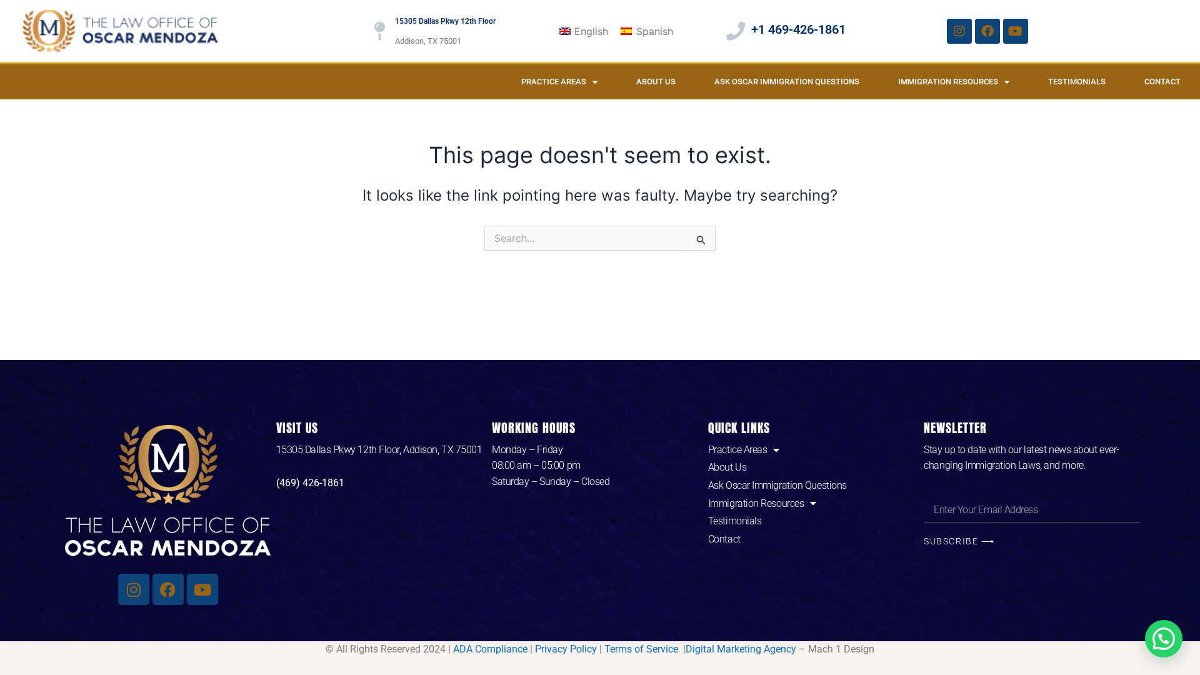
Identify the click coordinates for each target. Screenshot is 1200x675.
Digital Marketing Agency (741, 649)
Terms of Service (642, 649)
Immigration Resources (948, 81)
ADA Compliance (490, 649)
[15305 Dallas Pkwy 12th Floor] (379, 31)
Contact (1162, 81)
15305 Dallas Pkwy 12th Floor (445, 21)
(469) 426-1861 (310, 483)
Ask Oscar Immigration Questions (786, 81)
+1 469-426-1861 (798, 29)
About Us (656, 81)
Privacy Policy (566, 649)
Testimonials (1077, 81)
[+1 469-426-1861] (735, 31)
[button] (1163, 639)
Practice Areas (553, 81)
